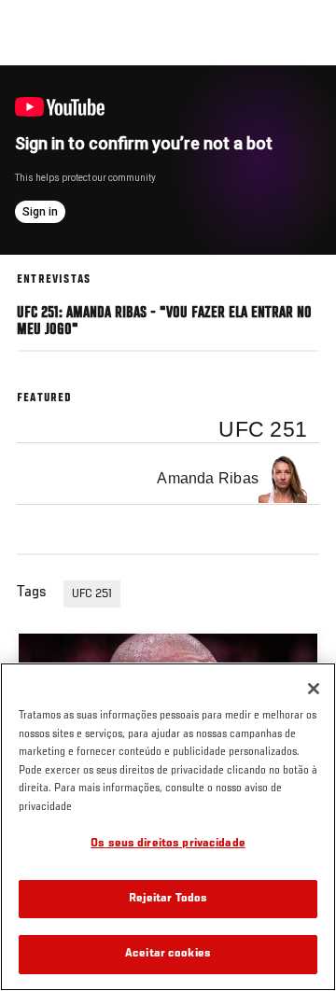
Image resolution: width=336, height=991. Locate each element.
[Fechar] (313, 688)
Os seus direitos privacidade (168, 844)
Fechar (302, 100)
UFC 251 (92, 594)
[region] (168, 827)
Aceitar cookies (168, 954)
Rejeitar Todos (168, 899)
